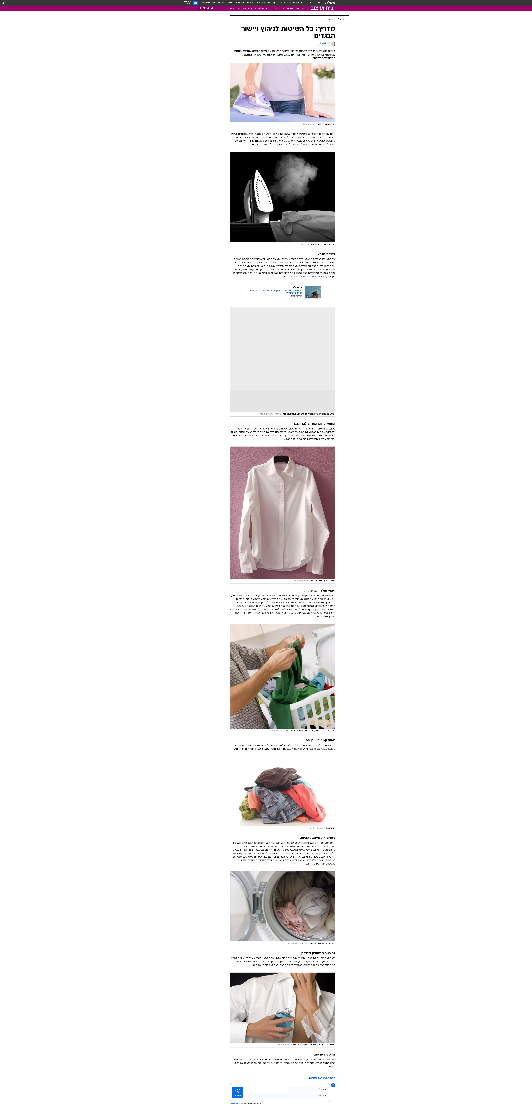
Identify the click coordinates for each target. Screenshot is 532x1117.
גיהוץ (328, 1071)
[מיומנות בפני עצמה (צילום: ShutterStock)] (282, 95)
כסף (275, 3)
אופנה (229, 3)
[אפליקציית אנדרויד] (212, 8)
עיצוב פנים (265, 8)
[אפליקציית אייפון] (208, 8)
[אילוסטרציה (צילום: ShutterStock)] (282, 793)
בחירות (301, 3)
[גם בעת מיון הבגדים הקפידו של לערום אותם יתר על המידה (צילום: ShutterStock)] (282, 678)
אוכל (268, 3)
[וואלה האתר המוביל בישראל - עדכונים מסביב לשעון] (330, 2)
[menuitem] (318, 2)
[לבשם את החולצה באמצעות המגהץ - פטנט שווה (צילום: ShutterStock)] (282, 1010)
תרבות (292, 3)
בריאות (259, 3)
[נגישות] (4, 3)
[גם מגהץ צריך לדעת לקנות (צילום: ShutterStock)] (282, 199)
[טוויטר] (204, 8)
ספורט (310, 3)
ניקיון (333, 1071)
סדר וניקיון (255, 8)
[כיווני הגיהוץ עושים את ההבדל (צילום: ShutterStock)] (282, 515)
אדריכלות (246, 8)
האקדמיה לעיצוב (293, 8)
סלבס (283, 3)
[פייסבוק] (200, 8)
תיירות (250, 3)
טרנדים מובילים (278, 8)
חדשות (320, 3)
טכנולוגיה (240, 3)
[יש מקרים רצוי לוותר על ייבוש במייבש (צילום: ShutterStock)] (282, 908)
